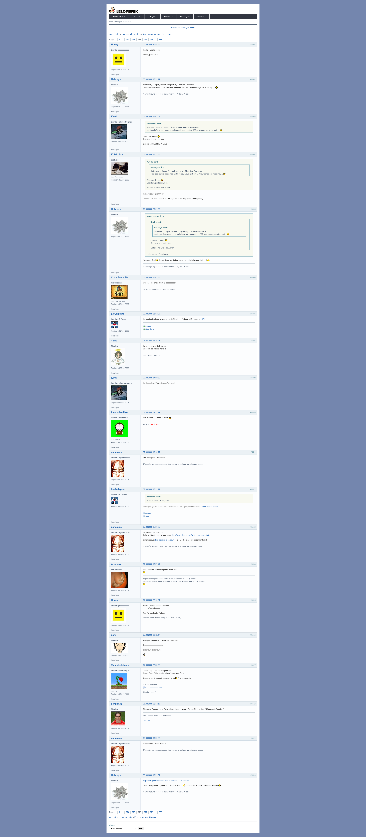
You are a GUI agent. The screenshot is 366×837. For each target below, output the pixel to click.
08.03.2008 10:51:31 (151, 775)
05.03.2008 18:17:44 (151, 154)
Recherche (168, 16)
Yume (114, 340)
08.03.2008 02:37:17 (151, 704)
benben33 (116, 704)
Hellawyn (116, 79)
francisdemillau (119, 412)
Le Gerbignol (118, 314)
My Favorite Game (210, 507)
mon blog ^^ (148, 720)
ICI (203, 319)
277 (145, 40)
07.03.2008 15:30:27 (151, 527)
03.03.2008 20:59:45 (151, 44)
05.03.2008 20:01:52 (151, 209)
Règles (152, 16)
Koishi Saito (117, 154)
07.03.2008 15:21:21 (151, 489)
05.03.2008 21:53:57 (151, 314)
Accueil (137, 16)
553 (160, 40)
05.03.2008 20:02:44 (151, 277)
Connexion (201, 16)
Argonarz (116, 564)
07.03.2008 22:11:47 (151, 635)
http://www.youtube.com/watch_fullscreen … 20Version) (166, 781)
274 (127, 40)
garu (113, 635)
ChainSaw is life (119, 277)
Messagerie (185, 16)
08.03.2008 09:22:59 (151, 738)
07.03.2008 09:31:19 (151, 412)
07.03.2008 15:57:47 (151, 564)
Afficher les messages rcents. (183, 27)
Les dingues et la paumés (166, 540)
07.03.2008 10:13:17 (151, 452)
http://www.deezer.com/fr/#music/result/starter (191, 535)
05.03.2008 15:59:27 (151, 79)
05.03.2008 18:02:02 (151, 116)
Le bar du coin (130, 34)
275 (133, 40)
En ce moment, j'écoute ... (158, 34)
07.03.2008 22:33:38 (151, 665)
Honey (114, 44)
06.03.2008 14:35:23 (151, 341)
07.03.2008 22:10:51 (151, 600)
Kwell (114, 116)
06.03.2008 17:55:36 (151, 378)
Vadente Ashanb (120, 665)
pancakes (116, 452)
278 (151, 40)
